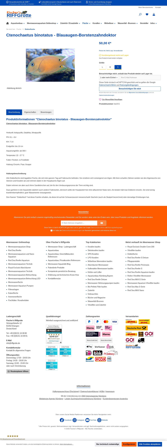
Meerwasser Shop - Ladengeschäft (62, 247)
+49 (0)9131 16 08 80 (18, 333)
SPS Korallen (93, 254)
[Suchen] (140, 14)
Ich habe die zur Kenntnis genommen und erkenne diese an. (84, 230)
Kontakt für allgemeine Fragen (18, 350)
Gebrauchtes (93, 294)
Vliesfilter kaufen (134, 250)
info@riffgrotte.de (13, 343)
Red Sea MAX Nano (135, 290)
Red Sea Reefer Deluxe (97, 279)
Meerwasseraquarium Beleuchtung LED (24, 279)
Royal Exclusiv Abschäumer (19, 268)
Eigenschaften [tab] (30, 112)
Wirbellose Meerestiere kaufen (100, 261)
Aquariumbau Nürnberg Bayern (100, 276)
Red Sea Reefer (14, 250)
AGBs (102, 391)
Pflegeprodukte (133, 261)
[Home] (8, 23)
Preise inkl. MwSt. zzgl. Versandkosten (111, 50)
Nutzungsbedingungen (129, 85)
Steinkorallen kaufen (96, 250)
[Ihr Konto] (154, 14)
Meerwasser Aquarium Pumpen (21, 286)
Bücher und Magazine (96, 298)
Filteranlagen (13, 289)
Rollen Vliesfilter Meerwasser (139, 276)
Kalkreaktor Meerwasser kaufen (100, 269)
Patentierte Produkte (56, 268)
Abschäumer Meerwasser (98, 265)
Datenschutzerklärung (89, 391)
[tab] (14, 112)
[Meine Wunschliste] (147, 14)
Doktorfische (132, 254)
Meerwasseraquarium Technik (20, 264)
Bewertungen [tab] (46, 112)
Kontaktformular (54, 279)
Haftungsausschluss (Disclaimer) (66, 391)
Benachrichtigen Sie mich (130, 89)
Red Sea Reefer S (134, 269)
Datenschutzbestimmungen (106, 95)
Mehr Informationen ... (66, 444)
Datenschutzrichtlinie (107, 85)
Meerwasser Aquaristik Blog (59, 264)
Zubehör (91, 290)
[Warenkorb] (159, 13)
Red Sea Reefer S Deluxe (137, 258)
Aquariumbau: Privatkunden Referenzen (64, 260)
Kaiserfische (13, 293)
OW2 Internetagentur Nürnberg (93, 396)
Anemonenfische (15, 297)
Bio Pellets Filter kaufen (97, 287)
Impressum (110, 391)
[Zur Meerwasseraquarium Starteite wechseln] (31, 14)
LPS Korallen (93, 258)
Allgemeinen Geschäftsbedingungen (138, 92)
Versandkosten (77, 426)
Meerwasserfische (15, 282)
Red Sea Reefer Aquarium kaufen (141, 272)
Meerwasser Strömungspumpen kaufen (103, 283)
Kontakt (158, 7)
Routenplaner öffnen (19, 371)
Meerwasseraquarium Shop (19, 247)
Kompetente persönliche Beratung (61, 271)
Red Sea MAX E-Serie (136, 279)
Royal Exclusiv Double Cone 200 (140, 247)
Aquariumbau (53, 250)
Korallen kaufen (94, 247)
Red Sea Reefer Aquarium (18, 260)
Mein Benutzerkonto (145, 7)
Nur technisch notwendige (107, 444)
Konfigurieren (129, 444)
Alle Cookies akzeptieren (150, 444)
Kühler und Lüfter (95, 272)
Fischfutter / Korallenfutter (18, 300)
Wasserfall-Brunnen (96, 301)
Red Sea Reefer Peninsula (138, 265)
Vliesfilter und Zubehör (97, 305)
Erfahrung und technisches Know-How (63, 275)
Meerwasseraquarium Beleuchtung (22, 275)
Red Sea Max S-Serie (136, 287)
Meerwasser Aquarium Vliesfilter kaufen (143, 283)
